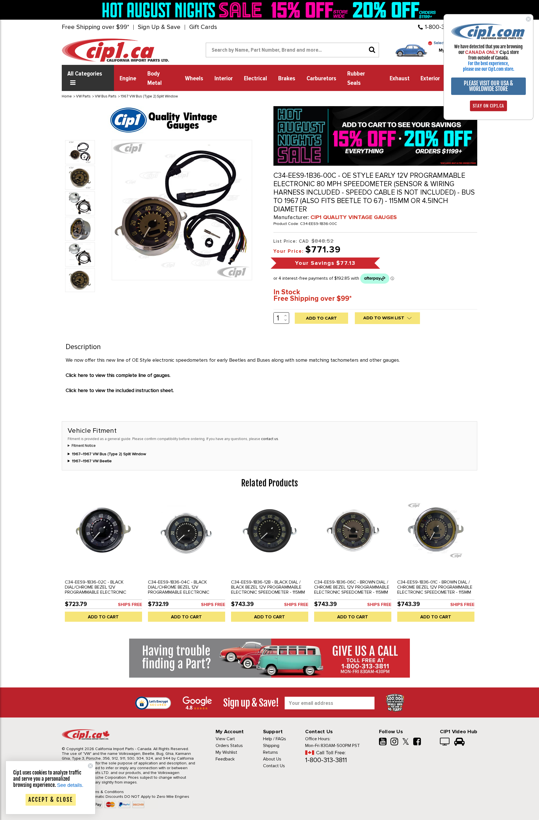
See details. (70, 785)
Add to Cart (103, 617)
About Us (272, 759)
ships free (130, 604)
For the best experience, (488, 63)
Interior (223, 79)
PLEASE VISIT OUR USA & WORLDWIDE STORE (488, 86)
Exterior (430, 79)
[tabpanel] (103, 562)
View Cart (225, 739)
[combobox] (292, 50)
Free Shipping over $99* (95, 27)
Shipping (271, 745)
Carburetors (321, 79)
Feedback (225, 759)
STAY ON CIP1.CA (488, 106)
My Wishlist (226, 752)
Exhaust (400, 79)
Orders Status (229, 745)
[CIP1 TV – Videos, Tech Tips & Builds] (445, 742)
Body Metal (154, 78)
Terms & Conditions (106, 791)
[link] (183, 10)
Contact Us (274, 766)
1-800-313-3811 (326, 760)
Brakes (286, 79)
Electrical (255, 79)
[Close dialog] (528, 19)
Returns (270, 752)
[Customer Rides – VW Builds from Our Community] (459, 742)
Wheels (194, 79)
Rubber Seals (356, 78)
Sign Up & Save (159, 27)
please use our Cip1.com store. (488, 69)
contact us (269, 439)
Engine (128, 79)
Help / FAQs (274, 739)
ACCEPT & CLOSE (50, 799)
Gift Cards (203, 27)
